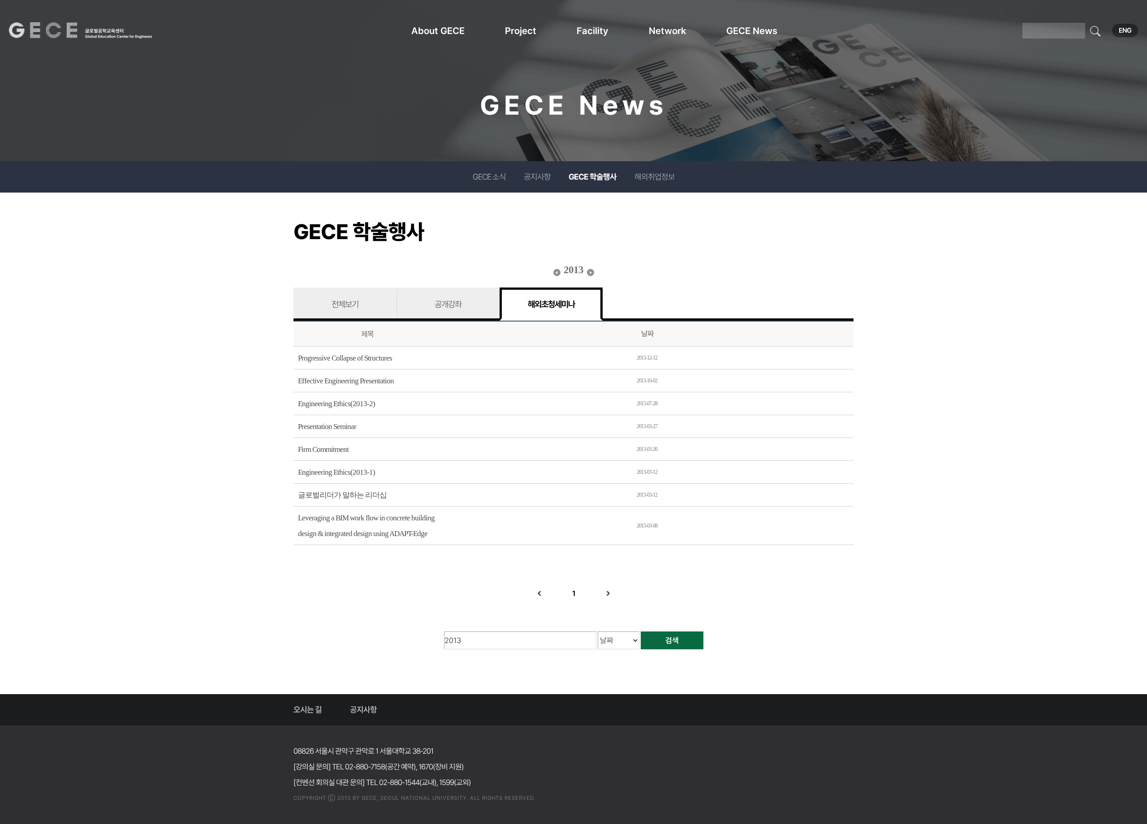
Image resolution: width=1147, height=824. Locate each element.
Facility (592, 30)
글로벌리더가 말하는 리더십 (342, 495)
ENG (1125, 30)
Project (520, 30)
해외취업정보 (654, 176)
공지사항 (537, 176)
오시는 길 (307, 709)
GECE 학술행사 (593, 176)
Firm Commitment (323, 449)
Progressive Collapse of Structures (345, 358)
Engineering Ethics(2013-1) (336, 472)
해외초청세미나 (551, 304)
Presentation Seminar (327, 426)
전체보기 (345, 304)
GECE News (751, 30)
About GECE (438, 30)
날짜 (647, 333)
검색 (672, 640)
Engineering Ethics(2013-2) (336, 403)
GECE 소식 (489, 176)
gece (92, 30)
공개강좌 (448, 304)
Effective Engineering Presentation (346, 381)
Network (667, 30)
